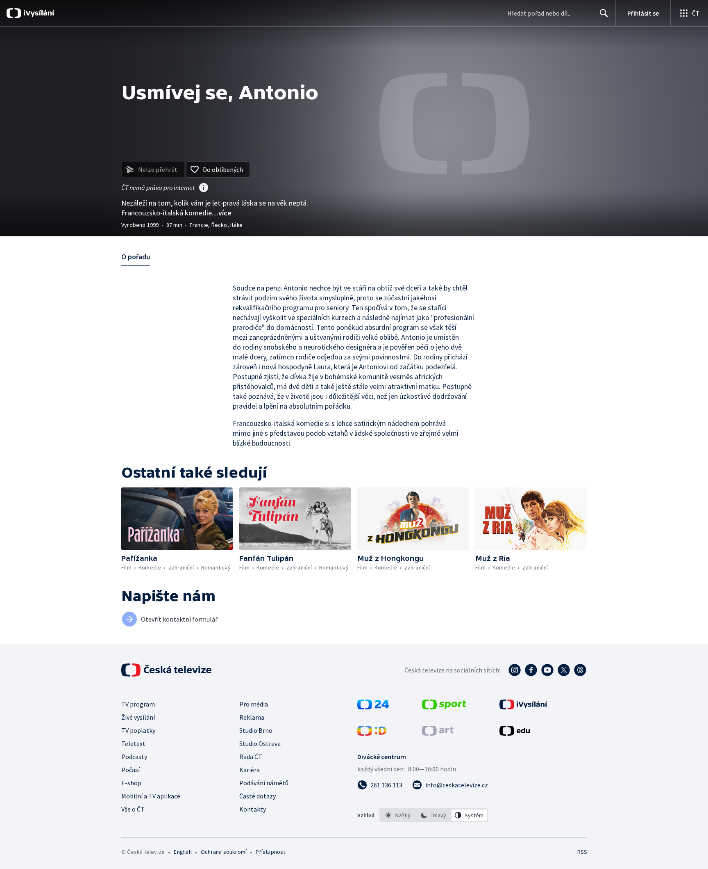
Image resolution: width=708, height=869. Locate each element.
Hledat (603, 13)
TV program (138, 704)
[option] (398, 815)
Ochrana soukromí (224, 851)
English (182, 851)
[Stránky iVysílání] (523, 707)
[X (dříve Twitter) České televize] (563, 670)
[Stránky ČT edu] (514, 733)
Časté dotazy (257, 796)
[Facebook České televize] (531, 670)
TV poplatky (138, 730)
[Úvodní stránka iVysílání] (38, 13)
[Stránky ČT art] (438, 733)
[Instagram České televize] (514, 670)
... (222, 212)
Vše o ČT (133, 809)
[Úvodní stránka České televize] (167, 670)
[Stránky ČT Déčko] (371, 733)
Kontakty (252, 809)
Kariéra (249, 770)
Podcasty (134, 756)
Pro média (253, 704)
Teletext (133, 743)
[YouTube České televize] (547, 670)
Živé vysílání (138, 717)
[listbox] (433, 815)
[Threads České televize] (580, 670)
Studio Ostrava (260, 743)
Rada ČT (250, 756)
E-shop (131, 783)
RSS (582, 851)
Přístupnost (270, 851)
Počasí (130, 770)
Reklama (251, 717)
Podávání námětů (263, 783)
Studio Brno (255, 730)
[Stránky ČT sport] (444, 707)
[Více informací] (204, 188)
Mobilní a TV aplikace (150, 796)
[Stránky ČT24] (373, 707)
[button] (177, 518)
